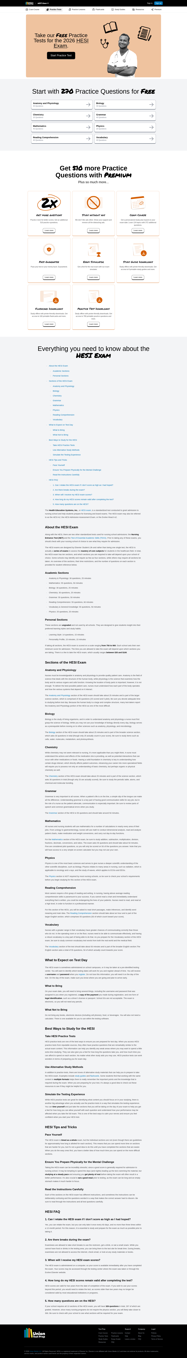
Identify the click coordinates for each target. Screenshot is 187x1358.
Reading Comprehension (63, 415)
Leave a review (130, 1339)
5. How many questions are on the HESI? (71, 504)
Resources (140, 9)
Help (126, 1336)
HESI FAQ (53, 480)
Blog (139, 1336)
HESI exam (86, 510)
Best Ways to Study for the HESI (63, 440)
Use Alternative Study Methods (66, 450)
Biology (56, 391)
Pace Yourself (59, 465)
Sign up (158, 3)
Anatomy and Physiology (63, 386)
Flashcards (100, 9)
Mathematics (58, 405)
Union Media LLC (36, 1351)
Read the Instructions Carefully (66, 475)
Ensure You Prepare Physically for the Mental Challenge (77, 470)
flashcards (94, 1076)
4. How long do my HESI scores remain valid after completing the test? (83, 499)
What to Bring (59, 430)
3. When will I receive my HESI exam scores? (72, 495)
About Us (141, 1333)
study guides (80, 1076)
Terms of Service (157, 1339)
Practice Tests (55, 9)
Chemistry (57, 396)
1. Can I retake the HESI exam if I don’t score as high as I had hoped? (83, 485)
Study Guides (120, 9)
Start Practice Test (61, 55)
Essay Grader (116, 1339)
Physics (56, 410)
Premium (158, 9)
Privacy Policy (156, 1336)
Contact (127, 1333)
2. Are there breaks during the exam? (69, 490)
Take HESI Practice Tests (64, 445)
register (82, 974)
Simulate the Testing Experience (67, 455)
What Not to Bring (60, 435)
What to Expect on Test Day (61, 425)
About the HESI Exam (58, 366)
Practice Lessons (78, 9)
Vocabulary (57, 420)
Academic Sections (61, 371)
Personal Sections (61, 376)
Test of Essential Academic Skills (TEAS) (88, 538)
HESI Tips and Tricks (58, 460)
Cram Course (34, 9)
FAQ (112, 1342)
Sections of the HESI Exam (60, 381)
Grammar (57, 400)
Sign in (149, 3)
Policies (153, 1333)
